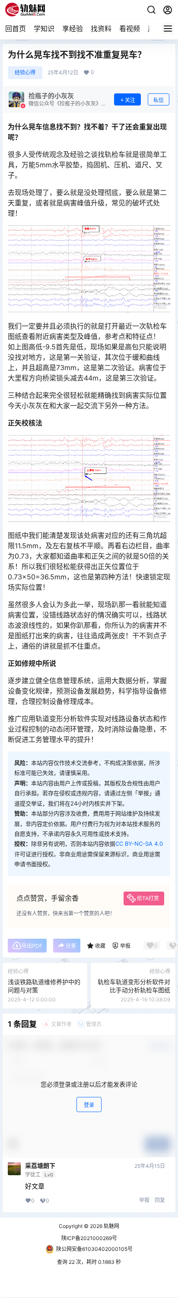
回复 (160, 1200)
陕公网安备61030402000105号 (94, 1249)
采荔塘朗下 (40, 1166)
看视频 (129, 28)
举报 (144, 1200)
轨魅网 (110, 1226)
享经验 (72, 28)
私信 (158, 100)
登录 (89, 1105)
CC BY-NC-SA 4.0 (139, 843)
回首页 (15, 28)
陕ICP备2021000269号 (89, 1238)
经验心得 (25, 72)
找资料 (101, 28)
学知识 (44, 28)
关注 (130, 100)
